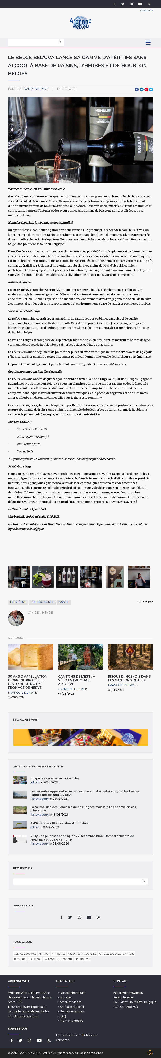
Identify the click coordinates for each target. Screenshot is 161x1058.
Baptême (128, 953)
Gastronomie (42, 602)
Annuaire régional (72, 1007)
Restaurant (64, 959)
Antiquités (58, 953)
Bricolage (35, 959)
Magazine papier (80, 737)
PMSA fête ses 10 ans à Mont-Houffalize (59, 823)
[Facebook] (114, 4)
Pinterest (146, 89)
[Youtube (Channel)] (140, 4)
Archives (65, 997)
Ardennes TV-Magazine (82, 953)
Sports (79, 959)
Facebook (137, 89)
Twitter (151, 89)
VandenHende (36, 88)
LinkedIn (142, 89)
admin (34, 782)
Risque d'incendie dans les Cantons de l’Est (129, 678)
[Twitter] (122, 4)
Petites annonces (72, 1011)
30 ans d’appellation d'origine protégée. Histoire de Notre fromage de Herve (27, 682)
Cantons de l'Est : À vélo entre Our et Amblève (76, 680)
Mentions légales (71, 1020)
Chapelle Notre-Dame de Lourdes (54, 778)
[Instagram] (131, 4)
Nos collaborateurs (72, 993)
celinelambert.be (91, 1053)
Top (150, 1053)
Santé (64, 602)
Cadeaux (49, 959)
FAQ (63, 1016)
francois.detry (21, 692)
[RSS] (149, 4)
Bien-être (18, 602)
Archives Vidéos (70, 1002)
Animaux (44, 953)
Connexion (146, 10)
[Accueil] (80, 29)
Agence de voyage (25, 953)
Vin (88, 959)
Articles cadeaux (110, 953)
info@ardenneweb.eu (128, 993)
